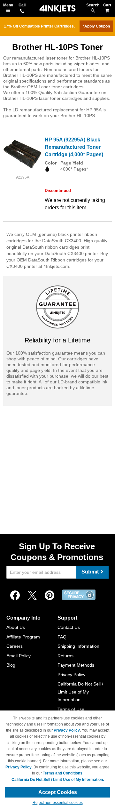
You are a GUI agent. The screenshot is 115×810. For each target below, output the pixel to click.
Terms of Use (70, 709)
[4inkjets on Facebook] (15, 596)
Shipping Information (78, 646)
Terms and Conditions (62, 773)
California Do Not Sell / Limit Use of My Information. (58, 779)
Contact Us (68, 627)
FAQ (61, 636)
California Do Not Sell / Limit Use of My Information (80, 691)
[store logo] (57, 8)
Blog (10, 665)
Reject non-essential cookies (58, 802)
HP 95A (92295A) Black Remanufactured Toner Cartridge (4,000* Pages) (74, 147)
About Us (15, 627)
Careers (14, 646)
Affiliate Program (23, 636)
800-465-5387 (22, 11)
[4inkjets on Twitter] (32, 596)
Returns (65, 655)
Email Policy (18, 655)
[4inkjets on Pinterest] (49, 596)
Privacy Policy (71, 674)
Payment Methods (75, 665)
